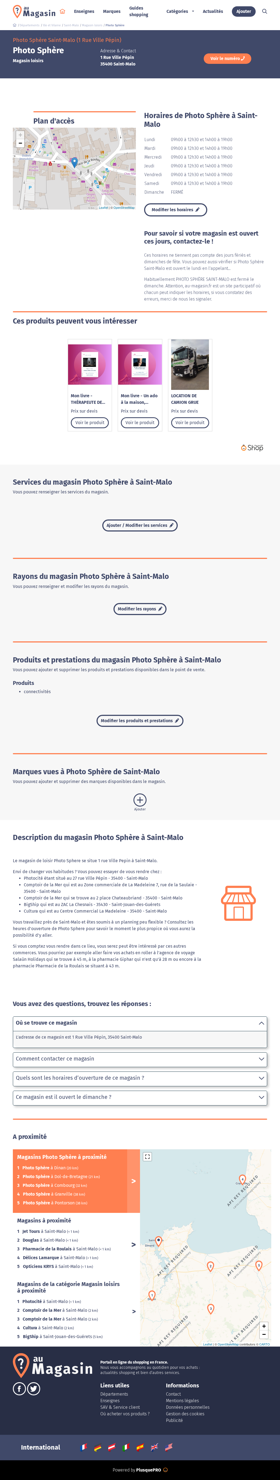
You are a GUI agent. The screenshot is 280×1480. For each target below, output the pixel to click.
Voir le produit (89, 422)
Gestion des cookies (185, 1413)
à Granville (48, 1194)
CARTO (264, 1344)
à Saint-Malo (44, 1231)
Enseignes (109, 1400)
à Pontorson (49, 1202)
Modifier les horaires (173, 209)
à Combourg (49, 1185)
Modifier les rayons (137, 609)
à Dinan (44, 1167)
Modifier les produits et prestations (137, 720)
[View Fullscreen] (147, 1157)
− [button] (20, 143)
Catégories (177, 11)
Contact (173, 1394)
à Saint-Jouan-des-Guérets (58, 1336)
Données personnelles (187, 1407)
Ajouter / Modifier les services (137, 525)
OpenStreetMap (124, 207)
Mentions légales (182, 1400)
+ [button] (20, 135)
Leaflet (103, 207)
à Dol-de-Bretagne (56, 1176)
